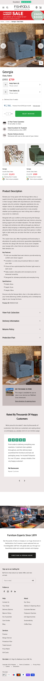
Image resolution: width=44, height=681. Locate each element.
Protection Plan (7, 641)
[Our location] (36, 7)
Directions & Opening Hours (22, 555)
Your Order (5, 606)
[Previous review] (19, 481)
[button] (41, 63)
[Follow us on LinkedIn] (15, 591)
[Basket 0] (40, 8)
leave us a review (15, 431)
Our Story (27, 602)
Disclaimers (16, 666)
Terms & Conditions (24, 664)
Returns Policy (6, 613)
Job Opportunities (29, 617)
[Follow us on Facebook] (4, 591)
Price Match (6, 649)
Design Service (7, 638)
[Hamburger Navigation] (3, 7)
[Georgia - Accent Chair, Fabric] (13, 155)
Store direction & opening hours (25, 401)
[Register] (33, 580)
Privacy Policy (36, 664)
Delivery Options (7, 609)
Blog (3, 624)
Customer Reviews (29, 609)
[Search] (7, 7)
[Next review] (25, 481)
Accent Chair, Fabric (7, 171)
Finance (4, 634)
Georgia (4, 169)
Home (2, 21)
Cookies (8, 666)
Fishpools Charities (30, 613)
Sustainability (28, 620)
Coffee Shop (28, 624)
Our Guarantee (7, 617)
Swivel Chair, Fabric (32, 171)
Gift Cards (5, 652)
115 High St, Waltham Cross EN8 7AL (20, 659)
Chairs (7, 21)
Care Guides (6, 620)
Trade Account (6, 645)
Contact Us (5, 602)
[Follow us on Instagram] (8, 591)
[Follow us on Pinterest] (11, 591)
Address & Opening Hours (32, 606)
